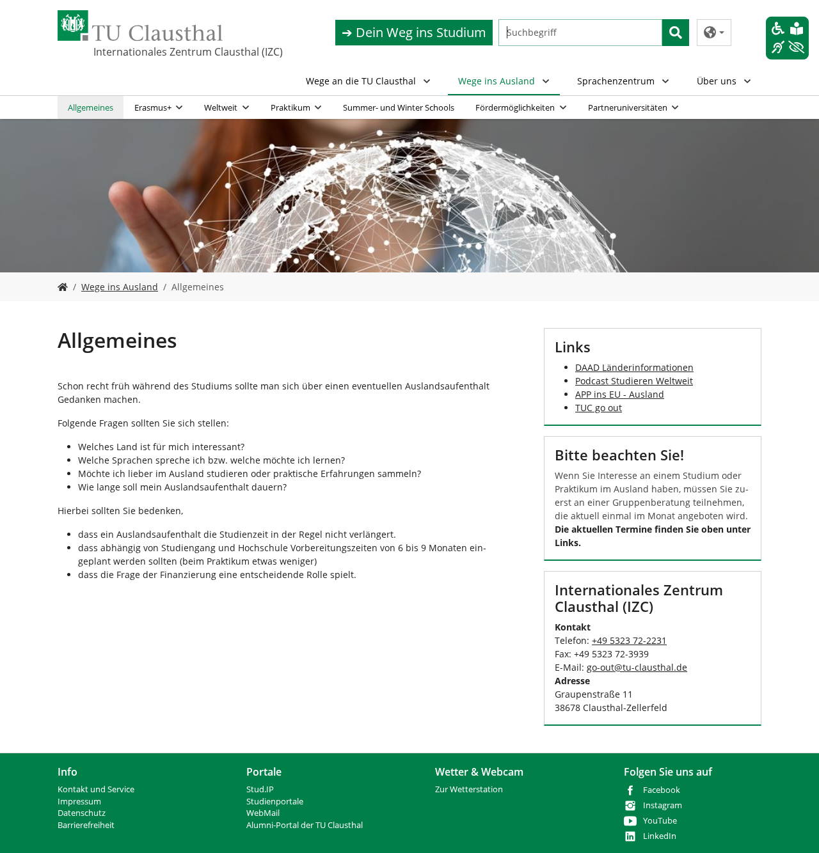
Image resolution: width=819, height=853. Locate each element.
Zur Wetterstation (469, 789)
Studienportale (274, 801)
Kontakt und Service (96, 789)
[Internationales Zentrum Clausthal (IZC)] (63, 287)
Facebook (661, 790)
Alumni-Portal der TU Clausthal (304, 825)
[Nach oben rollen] (792, 826)
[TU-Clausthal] (140, 25)
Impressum (79, 801)
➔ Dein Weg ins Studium (414, 32)
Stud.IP (260, 789)
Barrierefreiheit (86, 825)
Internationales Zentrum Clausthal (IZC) (157, 52)
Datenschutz (82, 813)
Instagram (662, 805)
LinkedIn (659, 836)
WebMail (263, 813)
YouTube (660, 820)
